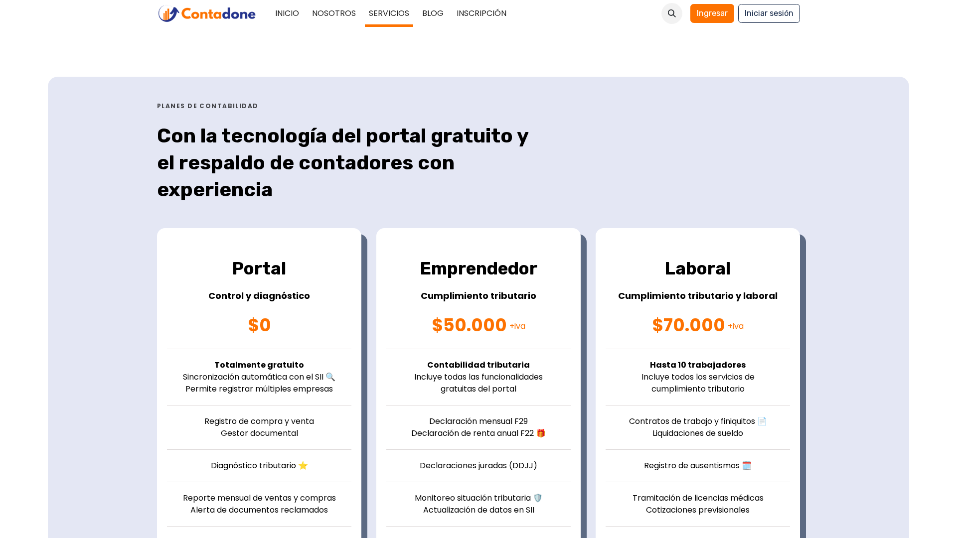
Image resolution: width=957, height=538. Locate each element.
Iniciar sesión (769, 13)
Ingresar (712, 13)
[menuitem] (287, 13)
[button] (671, 13)
